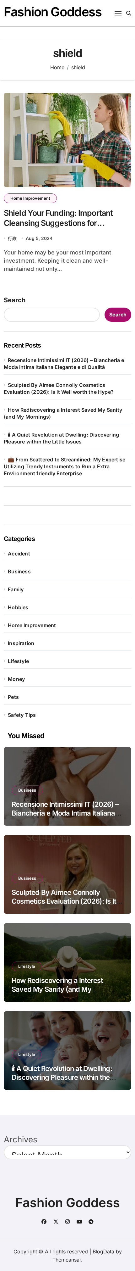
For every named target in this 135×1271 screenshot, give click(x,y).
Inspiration (21, 643)
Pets (13, 697)
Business (19, 571)
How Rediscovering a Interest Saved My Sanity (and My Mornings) (57, 989)
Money (16, 679)
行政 (12, 238)
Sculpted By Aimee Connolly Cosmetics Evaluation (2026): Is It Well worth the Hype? (64, 901)
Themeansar (66, 1260)
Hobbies (18, 607)
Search (14, 300)
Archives (20, 1139)
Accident (19, 553)
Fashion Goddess (52, 12)
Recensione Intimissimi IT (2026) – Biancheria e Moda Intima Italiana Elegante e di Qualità (65, 813)
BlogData (103, 1251)
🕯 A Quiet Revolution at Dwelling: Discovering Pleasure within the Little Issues (62, 1077)
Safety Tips (22, 715)
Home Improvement (30, 198)
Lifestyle (18, 661)
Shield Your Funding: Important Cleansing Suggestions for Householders (58, 223)
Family (16, 589)
